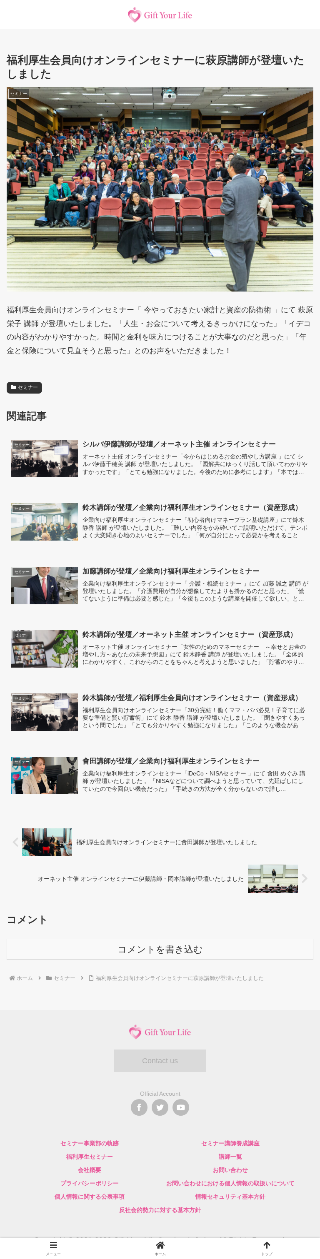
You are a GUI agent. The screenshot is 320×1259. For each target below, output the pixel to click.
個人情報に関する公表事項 (90, 1196)
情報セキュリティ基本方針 (230, 1196)
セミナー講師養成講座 (230, 1143)
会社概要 (89, 1170)
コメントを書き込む (160, 949)
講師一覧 (230, 1156)
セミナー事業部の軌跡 (89, 1143)
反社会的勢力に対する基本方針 (160, 1210)
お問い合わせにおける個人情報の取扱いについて (230, 1183)
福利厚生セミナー (89, 1156)
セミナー (28, 387)
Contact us (160, 1061)
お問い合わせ (230, 1170)
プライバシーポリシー (89, 1183)
